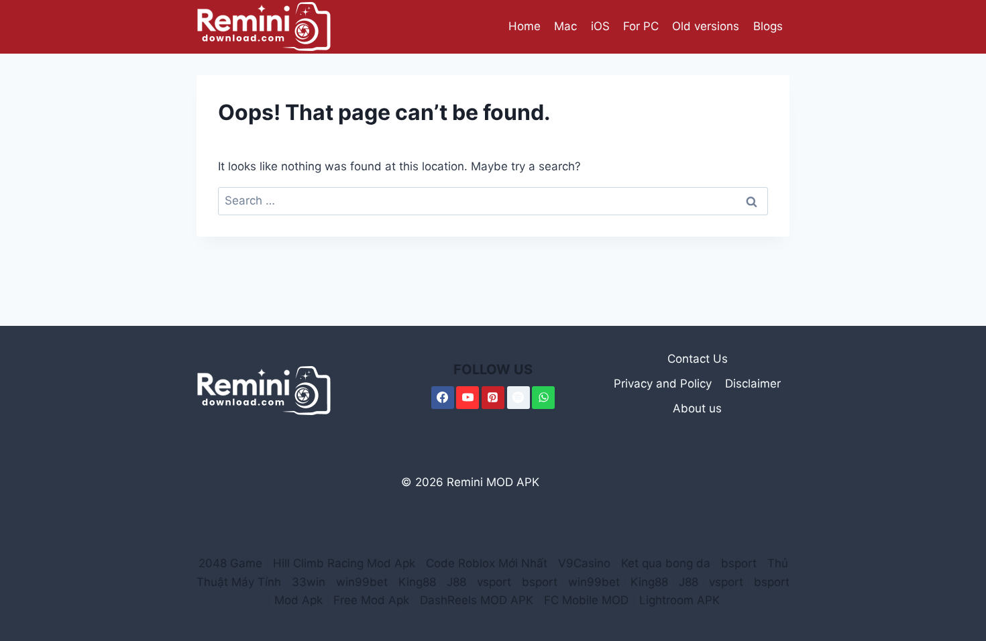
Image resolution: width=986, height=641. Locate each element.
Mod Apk (298, 600)
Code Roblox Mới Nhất (486, 563)
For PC (641, 26)
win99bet (362, 582)
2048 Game (230, 563)
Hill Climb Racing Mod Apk (344, 563)
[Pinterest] (493, 397)
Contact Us (697, 358)
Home (524, 26)
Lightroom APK (679, 600)
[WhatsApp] (543, 397)
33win (308, 582)
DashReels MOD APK (476, 600)
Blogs (768, 26)
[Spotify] (518, 397)
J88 (456, 582)
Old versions (705, 26)
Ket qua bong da (665, 563)
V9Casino (584, 563)
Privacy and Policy (663, 383)
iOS (600, 26)
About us (697, 408)
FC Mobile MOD (586, 600)
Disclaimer (753, 383)
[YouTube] (467, 397)
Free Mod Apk (371, 600)
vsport (494, 582)
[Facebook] (442, 397)
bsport (739, 563)
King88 (417, 582)
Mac (565, 26)
